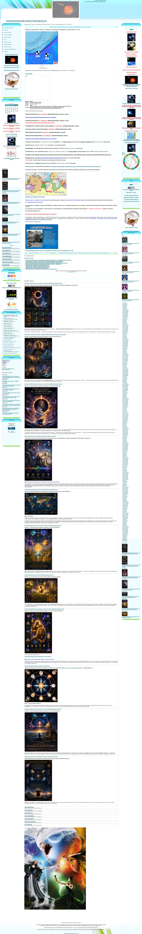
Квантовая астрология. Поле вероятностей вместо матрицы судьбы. (11, 215)
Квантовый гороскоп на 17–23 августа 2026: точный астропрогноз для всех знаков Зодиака (11, 191)
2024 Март (125, 507)
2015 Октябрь (125, 385)
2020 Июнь (125, 454)
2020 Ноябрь (125, 460)
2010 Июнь (125, 306)
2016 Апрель (125, 392)
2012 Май (124, 334)
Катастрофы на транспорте (9, 341)
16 (7, 109)
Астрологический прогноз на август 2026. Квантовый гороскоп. (11, 243)
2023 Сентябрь (126, 502)
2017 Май (124, 408)
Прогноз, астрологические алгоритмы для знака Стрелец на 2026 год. (130, 272)
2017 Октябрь (125, 414)
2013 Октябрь (125, 355)
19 (13, 109)
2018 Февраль (125, 419)
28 (17, 111)
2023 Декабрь (125, 506)
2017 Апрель (125, 407)
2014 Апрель (125, 363)
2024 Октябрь (125, 514)
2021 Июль (125, 470)
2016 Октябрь (125, 400)
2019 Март (125, 435)
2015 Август (125, 382)
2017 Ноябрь (125, 416)
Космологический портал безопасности (26, 21)
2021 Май (124, 467)
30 (7, 112)
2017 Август (125, 412)
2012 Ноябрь (125, 342)
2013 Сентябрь (126, 354)
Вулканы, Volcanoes (7, 318)
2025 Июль (125, 524)
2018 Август (125, 427)
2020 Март (125, 450)
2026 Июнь (125, 538)
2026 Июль (125, 539)
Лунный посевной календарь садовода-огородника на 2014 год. (10, 413)
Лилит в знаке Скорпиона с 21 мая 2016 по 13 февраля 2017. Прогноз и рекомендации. (11, 405)
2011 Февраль (125, 316)
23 (7, 111)
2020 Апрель (125, 451)
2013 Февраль (125, 345)
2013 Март (125, 347)
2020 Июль (125, 455)
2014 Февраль (125, 360)
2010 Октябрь (125, 311)
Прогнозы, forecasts (7, 344)
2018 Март (125, 421)
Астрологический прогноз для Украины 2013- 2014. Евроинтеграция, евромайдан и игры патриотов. (11, 377)
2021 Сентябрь (126, 472)
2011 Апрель (125, 318)
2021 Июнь (125, 469)
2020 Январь (125, 448)
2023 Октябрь (125, 503)
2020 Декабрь (125, 461)
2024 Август (125, 512)
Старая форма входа (11, 279)
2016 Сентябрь (126, 398)
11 (11, 108)
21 (17, 109)
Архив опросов (11, 368)
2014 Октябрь (125, 370)
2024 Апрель (125, 508)
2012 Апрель (125, 333)
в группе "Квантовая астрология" (75, 667)
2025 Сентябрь (126, 527)
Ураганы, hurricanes (7, 327)
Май (32, 24)
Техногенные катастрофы (8, 337)
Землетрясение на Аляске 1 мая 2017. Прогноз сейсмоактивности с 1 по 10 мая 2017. (45, 261)
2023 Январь (125, 492)
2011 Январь (125, 315)
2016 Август (125, 397)
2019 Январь (125, 433)
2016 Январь (125, 389)
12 (13, 108)
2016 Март (125, 391)
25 (11, 111)
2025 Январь (125, 518)
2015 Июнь (125, 380)
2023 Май (124, 497)
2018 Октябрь (125, 429)
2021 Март (125, 465)
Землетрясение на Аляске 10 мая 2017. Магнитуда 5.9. (38, 267)
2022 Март (125, 480)
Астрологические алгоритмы (9, 353)
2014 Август (125, 368)
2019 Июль (125, 440)
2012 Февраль (125, 331)
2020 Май (124, 453)
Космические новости (7, 349)
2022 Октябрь (125, 488)
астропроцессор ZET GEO (45, 219)
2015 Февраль (125, 375)
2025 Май (124, 522)
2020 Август (125, 456)
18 (11, 109)
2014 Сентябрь (126, 369)
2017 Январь (125, 403)
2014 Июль (125, 366)
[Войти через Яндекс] (11, 276)
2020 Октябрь (125, 459)
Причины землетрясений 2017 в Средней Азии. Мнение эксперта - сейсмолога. (43, 264)
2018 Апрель (125, 422)
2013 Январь (125, 344)
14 (17, 108)
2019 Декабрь (125, 447)
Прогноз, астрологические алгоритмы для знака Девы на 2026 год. (130, 300)
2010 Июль (125, 307)
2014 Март (125, 361)
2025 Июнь (125, 523)
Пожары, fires (6, 323)
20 (15, 109)
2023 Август (125, 501)
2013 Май (124, 349)
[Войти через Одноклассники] (14, 276)
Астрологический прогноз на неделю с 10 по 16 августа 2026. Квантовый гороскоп (11, 203)
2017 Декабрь (125, 417)
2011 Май (124, 320)
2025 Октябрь (125, 528)
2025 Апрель (125, 520)
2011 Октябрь (125, 326)
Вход (103, 1)
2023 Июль (125, 500)
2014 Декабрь (125, 373)
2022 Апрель (125, 481)
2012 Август (125, 338)
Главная (26, 24)
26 (13, 111)
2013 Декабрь (125, 358)
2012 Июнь (125, 336)
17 (9, 109)
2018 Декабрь (125, 432)
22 (5, 111)
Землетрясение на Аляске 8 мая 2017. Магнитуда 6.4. (37, 265)
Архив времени (6, 350)
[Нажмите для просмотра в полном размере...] (41, 68)
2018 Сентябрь (126, 428)
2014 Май (124, 364)
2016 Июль (125, 396)
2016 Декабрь (125, 402)
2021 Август (125, 471)
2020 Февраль (125, 449)
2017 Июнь (125, 410)
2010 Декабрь (125, 313)
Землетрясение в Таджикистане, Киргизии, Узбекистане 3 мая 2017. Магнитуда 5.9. (44, 262)
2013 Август (125, 353)
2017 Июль (125, 411)
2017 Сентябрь (126, 413)
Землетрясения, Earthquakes (9, 315)
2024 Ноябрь (125, 516)
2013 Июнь (125, 350)
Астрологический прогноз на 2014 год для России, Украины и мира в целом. (11, 397)
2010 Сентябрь (126, 310)
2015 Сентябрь (126, 384)
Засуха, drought (6, 325)
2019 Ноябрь (125, 445)
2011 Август (125, 323)
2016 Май (124, 394)
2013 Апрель (125, 348)
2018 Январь (125, 418)
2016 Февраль (125, 390)
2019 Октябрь (125, 444)
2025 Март (125, 519)
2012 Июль (125, 337)
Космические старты (7, 342)
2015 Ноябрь (125, 386)
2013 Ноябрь (125, 357)
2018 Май (124, 423)
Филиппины (44, 163)
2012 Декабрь (125, 343)
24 (9, 111)
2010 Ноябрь (125, 312)
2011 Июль (125, 322)
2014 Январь (125, 359)
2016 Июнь (125, 395)
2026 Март (125, 534)
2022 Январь (125, 477)
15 (5, 109)
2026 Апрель (125, 535)
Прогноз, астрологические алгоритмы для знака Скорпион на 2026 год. (130, 281)
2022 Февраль (125, 479)
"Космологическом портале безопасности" (90, 166)
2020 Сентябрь (126, 458)
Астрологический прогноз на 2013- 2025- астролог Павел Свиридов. (10, 389)
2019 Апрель (125, 437)
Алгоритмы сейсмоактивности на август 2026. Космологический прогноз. (10, 222)
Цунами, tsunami (6, 332)
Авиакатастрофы (6, 339)
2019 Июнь (125, 439)
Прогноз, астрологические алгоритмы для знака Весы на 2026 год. (130, 291)
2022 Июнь (125, 484)
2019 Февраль (125, 434)
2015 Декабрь (125, 387)
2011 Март (125, 317)
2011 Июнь (125, 321)
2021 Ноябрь (125, 475)
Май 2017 (11, 103)
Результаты (4, 368)
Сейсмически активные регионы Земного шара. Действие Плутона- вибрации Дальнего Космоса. (11, 409)
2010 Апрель (125, 304)
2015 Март (125, 376)
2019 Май (124, 438)
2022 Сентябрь (126, 487)
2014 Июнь (125, 365)
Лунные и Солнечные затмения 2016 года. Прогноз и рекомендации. (11, 401)
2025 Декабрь (125, 530)
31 (9, 112)
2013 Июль (125, 352)
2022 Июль (125, 485)
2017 (30, 24)
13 (15, 108)
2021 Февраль (125, 464)
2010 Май (124, 305)
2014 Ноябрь (125, 371)
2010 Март (125, 302)
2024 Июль (125, 511)
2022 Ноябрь (125, 490)
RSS (105, 1)
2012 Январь (125, 329)
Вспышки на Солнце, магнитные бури (11, 347)
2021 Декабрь (125, 476)
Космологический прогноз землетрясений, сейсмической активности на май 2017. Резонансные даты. (49, 260)
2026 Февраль (125, 533)
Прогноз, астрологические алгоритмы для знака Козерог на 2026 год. (130, 263)
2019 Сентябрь (126, 443)
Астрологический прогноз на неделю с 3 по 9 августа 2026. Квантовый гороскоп (11, 235)
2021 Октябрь (125, 474)
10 (9, 108)
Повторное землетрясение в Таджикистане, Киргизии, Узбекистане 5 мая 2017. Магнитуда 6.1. (47, 263)
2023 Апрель (125, 496)
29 (5, 112)
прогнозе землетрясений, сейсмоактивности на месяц (65, 166)
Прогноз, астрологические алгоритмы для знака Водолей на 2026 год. (130, 253)
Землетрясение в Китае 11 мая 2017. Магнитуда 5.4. (37, 268)
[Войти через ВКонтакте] (8, 276)
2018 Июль (125, 426)
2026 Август (125, 540)
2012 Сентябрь (126, 339)
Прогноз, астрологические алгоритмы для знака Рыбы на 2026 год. (130, 244)
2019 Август (125, 442)
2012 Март (125, 332)
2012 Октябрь (125, 341)
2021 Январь (125, 463)
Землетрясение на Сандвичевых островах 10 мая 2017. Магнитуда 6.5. (41, 269)
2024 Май (124, 509)
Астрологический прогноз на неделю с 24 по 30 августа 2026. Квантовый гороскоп (11, 179)
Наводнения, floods (7, 320)
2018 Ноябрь (125, 431)
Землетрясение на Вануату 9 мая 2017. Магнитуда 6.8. (37, 266)
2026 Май (124, 537)
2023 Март (125, 495)
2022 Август (125, 486)
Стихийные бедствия (7, 346)
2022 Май (124, 482)
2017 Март (125, 406)
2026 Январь (125, 532)
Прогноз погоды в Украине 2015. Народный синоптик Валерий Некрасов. (11, 385)
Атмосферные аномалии (8, 335)
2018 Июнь (125, 424)
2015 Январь (125, 374)
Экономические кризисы (8, 330)
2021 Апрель (125, 466)
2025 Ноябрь (125, 529)
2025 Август (125, 525)
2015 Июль (125, 381)
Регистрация (98, 1)
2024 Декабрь (125, 517)
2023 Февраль (125, 493)
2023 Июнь (125, 498)
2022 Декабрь (125, 491)
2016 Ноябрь (125, 401)
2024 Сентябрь (126, 513)
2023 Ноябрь (125, 504)
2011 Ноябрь (125, 327)
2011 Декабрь (125, 328)
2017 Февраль (125, 405)
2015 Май (124, 379)
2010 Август (125, 308)
